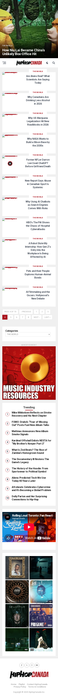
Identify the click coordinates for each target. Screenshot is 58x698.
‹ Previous (26, 311)
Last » (47, 317)
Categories (11, 331)
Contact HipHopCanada (37, 684)
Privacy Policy (20, 687)
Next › (37, 317)
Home (13, 684)
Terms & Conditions (37, 687)
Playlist (22, 684)
